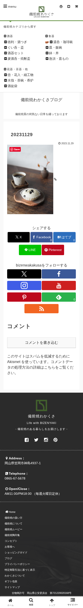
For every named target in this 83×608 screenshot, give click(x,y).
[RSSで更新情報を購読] (41, 308)
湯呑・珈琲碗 (63, 42)
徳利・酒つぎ (17, 42)
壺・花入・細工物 (20, 75)
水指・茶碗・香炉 (20, 80)
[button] (74, 580)
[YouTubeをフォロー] (59, 285)
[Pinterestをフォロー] (24, 297)
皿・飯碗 (55, 47)
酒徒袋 (12, 86)
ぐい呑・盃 (16, 47)
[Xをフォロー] (24, 274)
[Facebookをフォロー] (59, 274)
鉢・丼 (54, 53)
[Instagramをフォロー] (24, 285)
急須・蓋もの (58, 58)
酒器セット (16, 53)
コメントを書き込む (41, 343)
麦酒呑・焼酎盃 (19, 58)
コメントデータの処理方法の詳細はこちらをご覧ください (40, 367)
